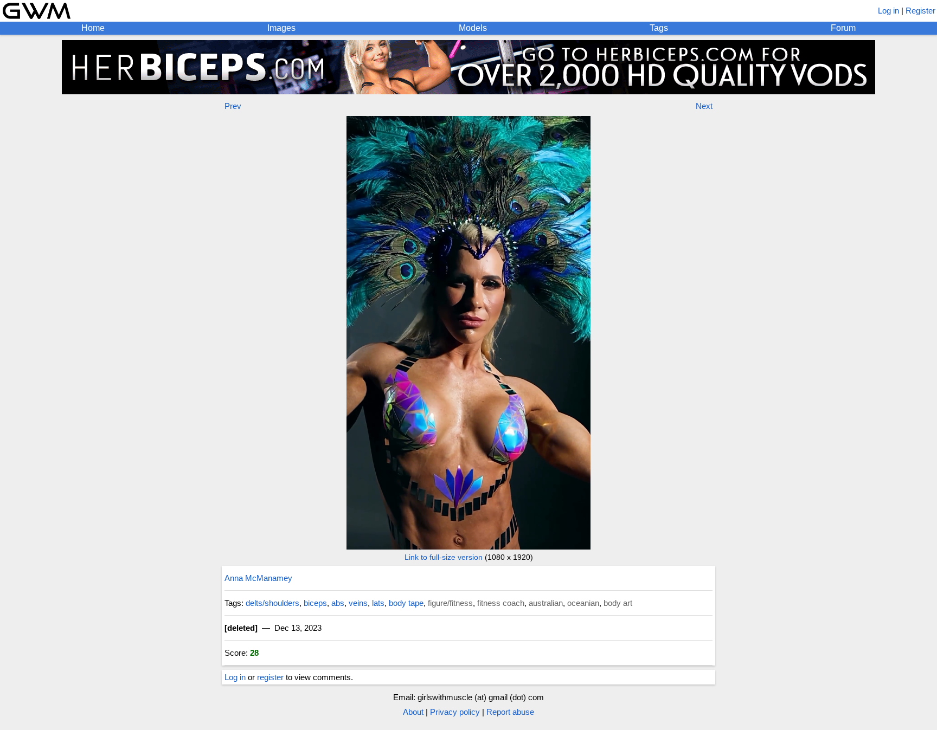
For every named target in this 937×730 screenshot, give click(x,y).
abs (337, 603)
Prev (232, 106)
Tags (659, 28)
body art (618, 603)
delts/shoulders (272, 603)
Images (281, 28)
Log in (888, 10)
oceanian (583, 603)
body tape (406, 603)
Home (93, 28)
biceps (315, 603)
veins (358, 603)
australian (546, 603)
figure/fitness (450, 603)
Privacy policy (455, 711)
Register (920, 10)
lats (378, 603)
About (413, 711)
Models (473, 28)
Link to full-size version (444, 557)
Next (704, 106)
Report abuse (510, 711)
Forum (843, 28)
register (270, 677)
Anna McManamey (258, 578)
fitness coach (500, 603)
